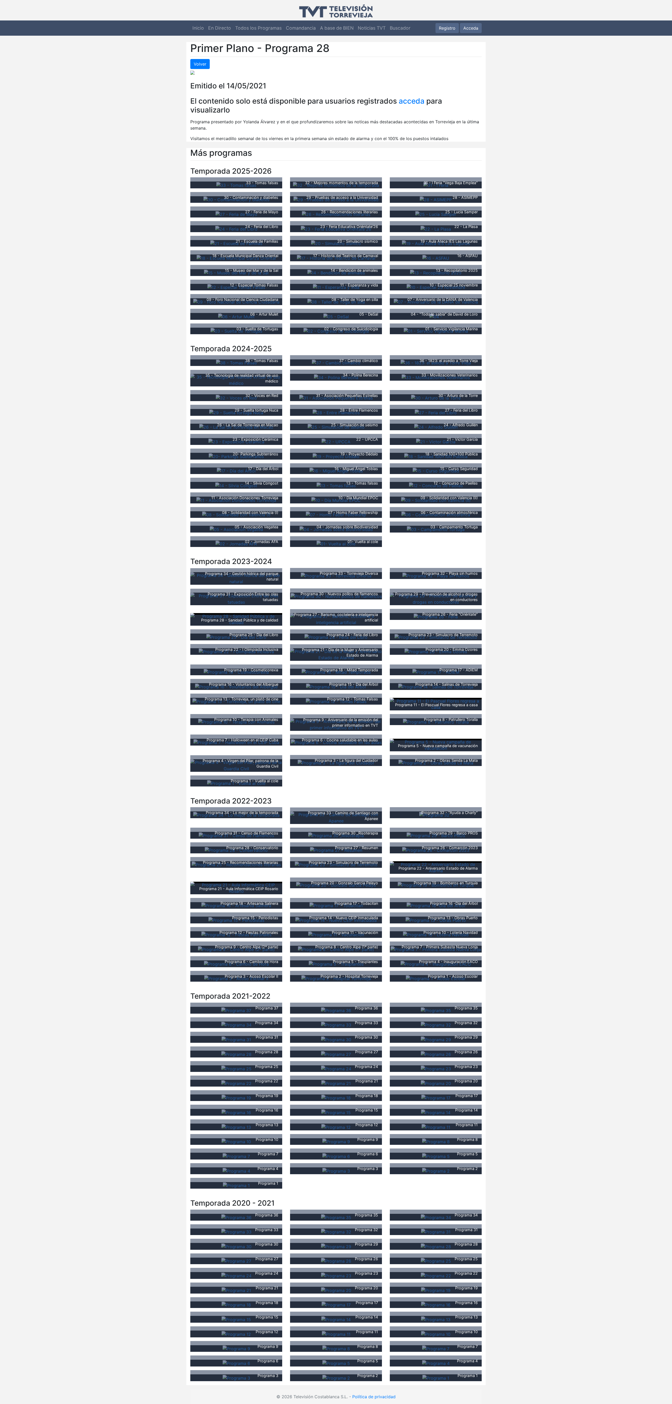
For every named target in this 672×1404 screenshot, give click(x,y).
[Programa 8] (436, 1141)
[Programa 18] (336, 1097)
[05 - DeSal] (336, 316)
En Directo (219, 28)
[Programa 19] (236, 1097)
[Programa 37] (236, 1010)
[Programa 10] (236, 1141)
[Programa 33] (336, 1024)
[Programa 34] (236, 1024)
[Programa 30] (336, 1039)
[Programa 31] (236, 1039)
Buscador (400, 28)
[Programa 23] (436, 1068)
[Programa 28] (236, 1053)
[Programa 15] (336, 1112)
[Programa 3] (336, 1170)
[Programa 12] (336, 1126)
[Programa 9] (336, 1141)
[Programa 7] (236, 1155)
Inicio (198, 28)
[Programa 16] (236, 1112)
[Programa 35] (436, 1010)
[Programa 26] (436, 1053)
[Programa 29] (436, 1039)
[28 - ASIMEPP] (436, 199)
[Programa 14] (435, 1112)
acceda (411, 101)
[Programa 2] (436, 1170)
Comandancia (301, 28)
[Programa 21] (336, 1083)
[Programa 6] (336, 1155)
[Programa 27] (336, 1053)
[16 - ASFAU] (435, 257)
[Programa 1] (236, 1185)
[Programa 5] (436, 1155)
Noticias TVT (372, 28)
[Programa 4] (236, 1170)
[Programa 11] (436, 1126)
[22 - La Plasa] (436, 228)
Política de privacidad (374, 1396)
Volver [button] (200, 64)
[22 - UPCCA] (336, 441)
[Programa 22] (236, 1083)
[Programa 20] (436, 1083)
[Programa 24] (336, 1068)
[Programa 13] (236, 1126)
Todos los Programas (258, 28)
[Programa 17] (435, 1097)
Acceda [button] (470, 28)
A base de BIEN (337, 28)
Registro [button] (447, 28)
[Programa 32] (436, 1024)
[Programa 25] (236, 1068)
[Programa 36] (336, 1010)
